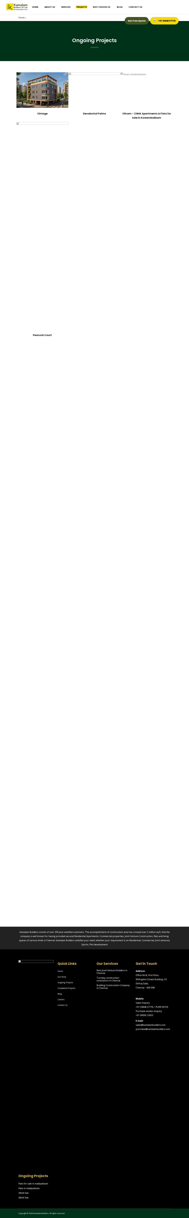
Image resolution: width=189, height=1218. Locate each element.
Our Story (62, 976)
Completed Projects (66, 988)
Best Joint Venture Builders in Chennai (112, 972)
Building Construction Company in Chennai (113, 987)
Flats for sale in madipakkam (33, 1183)
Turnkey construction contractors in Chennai (108, 979)
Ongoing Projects (65, 982)
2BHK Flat (23, 1193)
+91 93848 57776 (166, 20)
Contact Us (63, 1005)
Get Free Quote (137, 20)
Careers (61, 999)
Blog (60, 993)
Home (60, 971)
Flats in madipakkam (29, 1188)
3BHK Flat (23, 1197)
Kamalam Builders (40, 1213)
